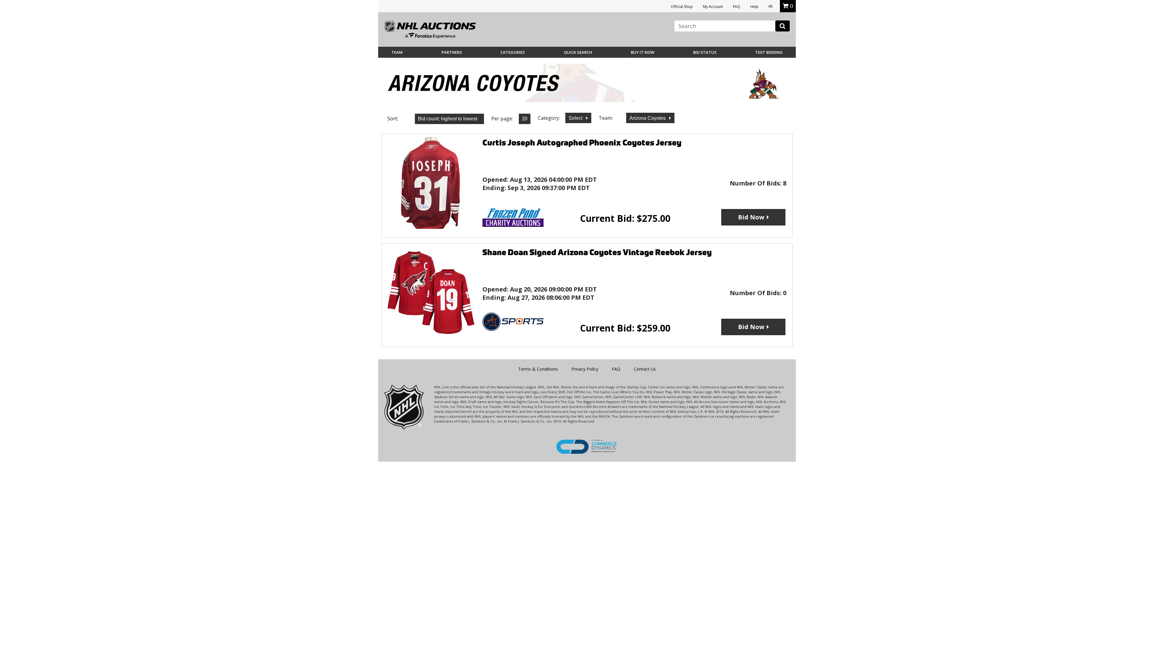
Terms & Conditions (538, 369)
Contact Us (645, 369)
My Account (713, 6)
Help (754, 6)
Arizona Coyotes (648, 118)
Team (397, 52)
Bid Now (751, 217)
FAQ (736, 6)
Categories (512, 52)
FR (771, 6)
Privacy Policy (584, 369)
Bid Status (705, 52)
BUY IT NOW (642, 52)
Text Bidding (769, 52)
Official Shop (682, 6)
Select (576, 118)
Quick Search (578, 52)
